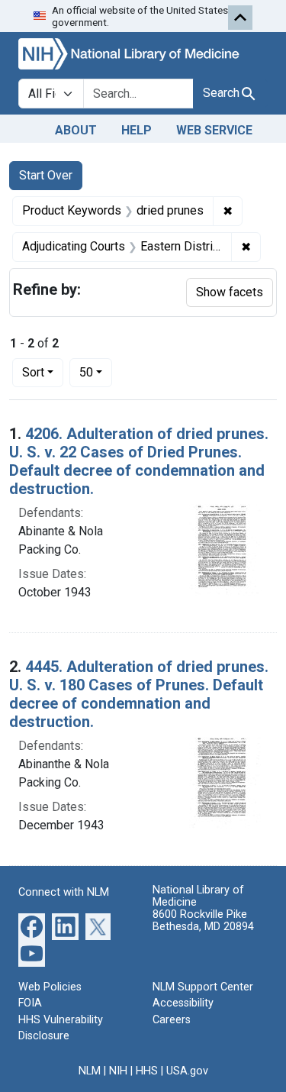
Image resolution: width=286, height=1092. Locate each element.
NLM (90, 1071)
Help (136, 130)
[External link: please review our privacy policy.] (31, 925)
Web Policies (50, 987)
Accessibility (183, 1003)
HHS (147, 1071)
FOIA (30, 1003)
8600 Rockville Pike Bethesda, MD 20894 (203, 920)
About (76, 130)
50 (95, 372)
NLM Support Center (203, 987)
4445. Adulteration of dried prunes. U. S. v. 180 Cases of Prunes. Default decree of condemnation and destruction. (138, 694)
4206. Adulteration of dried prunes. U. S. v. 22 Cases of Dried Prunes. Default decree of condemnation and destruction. (138, 461)
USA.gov (187, 1071)
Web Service (214, 130)
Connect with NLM (63, 892)
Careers (172, 1019)
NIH (118, 1071)
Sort (33, 372)
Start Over (45, 175)
